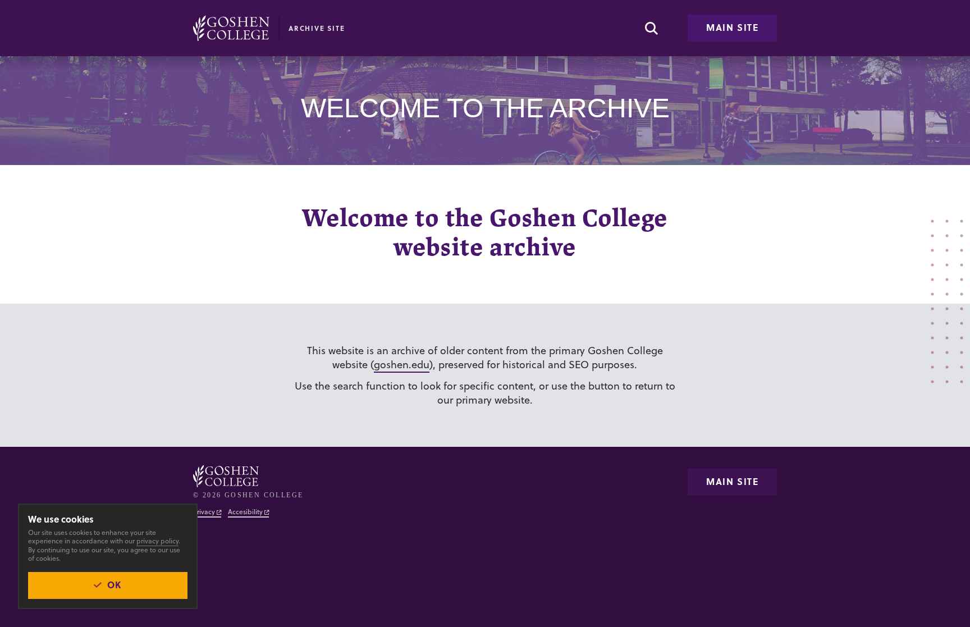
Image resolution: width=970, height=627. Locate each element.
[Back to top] (231, 28)
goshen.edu (401, 365)
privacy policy (157, 541)
